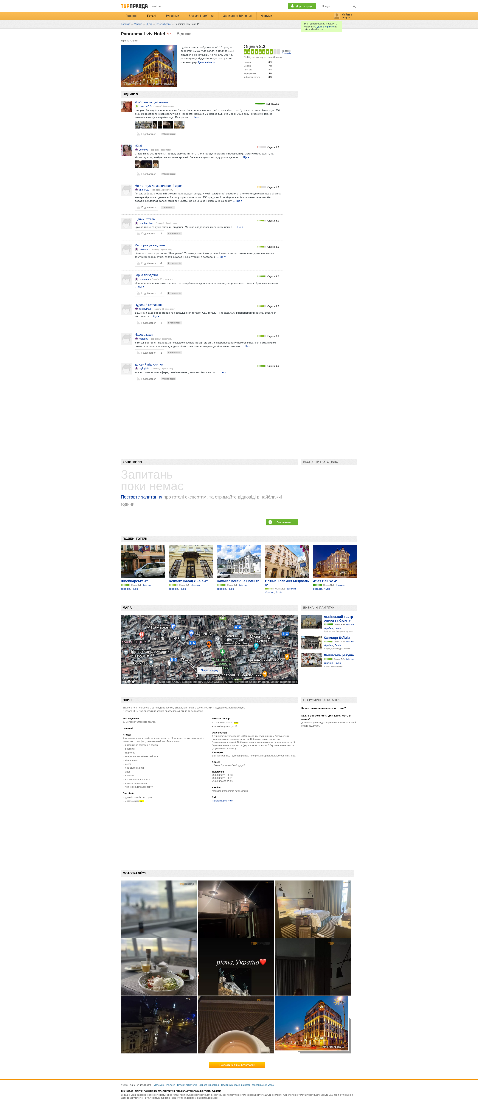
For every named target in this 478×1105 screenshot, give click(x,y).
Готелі (151, 15)
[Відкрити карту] (209, 682)
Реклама (170, 1085)
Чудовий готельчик (148, 305)
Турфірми (172, 15)
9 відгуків (286, 53)
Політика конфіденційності (235, 1085)
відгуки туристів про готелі (150, 1091)
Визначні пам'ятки (201, 15)
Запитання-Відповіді (237, 15)
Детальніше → (206, 62)
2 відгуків (340, 585)
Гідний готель (145, 219)
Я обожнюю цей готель (151, 102)
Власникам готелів (187, 1085)
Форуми (266, 15)
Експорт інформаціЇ (209, 1085)
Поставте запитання (141, 496)
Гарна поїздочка (146, 275)
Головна (131, 15)
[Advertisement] (189, 416)
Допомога (159, 1085)
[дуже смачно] (146, 125)
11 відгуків (291, 589)
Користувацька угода (263, 1085)
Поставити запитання (284, 523)
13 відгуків (195, 585)
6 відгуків (243, 585)
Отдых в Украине (324, 26)
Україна (125, 40)
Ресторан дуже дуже (150, 245)
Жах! (138, 146)
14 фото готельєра (163, 83)
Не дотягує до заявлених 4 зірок (158, 186)
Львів (134, 40)
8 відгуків (350, 624)
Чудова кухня (144, 334)
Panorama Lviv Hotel (222, 800)
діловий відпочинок (149, 364)
